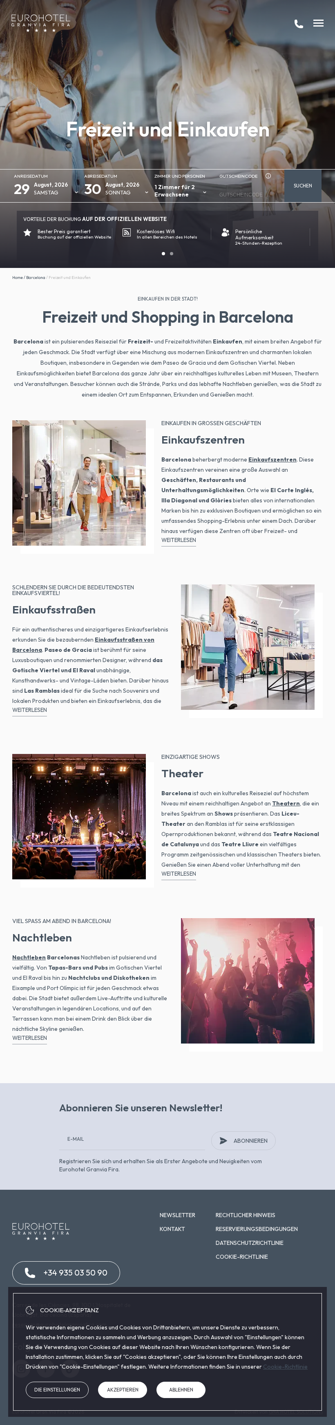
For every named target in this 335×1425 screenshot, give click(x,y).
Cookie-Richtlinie (242, 1256)
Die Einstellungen (57, 1390)
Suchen (303, 186)
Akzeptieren (122, 1390)
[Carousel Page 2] (171, 253)
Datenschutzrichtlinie (250, 1243)
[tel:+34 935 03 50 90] (299, 23)
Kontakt (172, 1229)
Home (17, 277)
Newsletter (177, 1215)
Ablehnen (181, 1390)
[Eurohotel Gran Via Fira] (40, 23)
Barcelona (35, 277)
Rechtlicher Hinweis (245, 1215)
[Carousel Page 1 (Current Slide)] (163, 253)
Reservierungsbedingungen (257, 1229)
